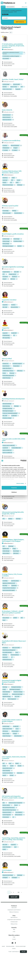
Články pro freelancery (14, 912)
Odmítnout (14, 492)
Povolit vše (14, 487)
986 (18, 892)
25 (10, 32)
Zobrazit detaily (20, 483)
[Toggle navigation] (25, 3)
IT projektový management (15, 10)
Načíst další (14, 897)
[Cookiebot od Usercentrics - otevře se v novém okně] (20, 461)
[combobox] (13, 18)
